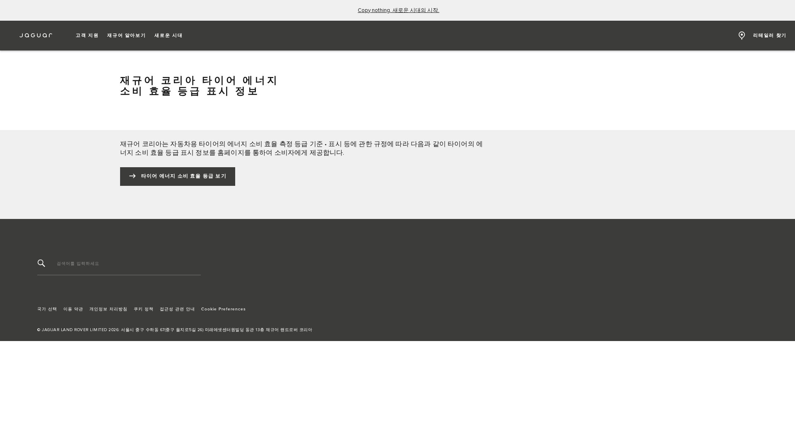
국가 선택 (47, 309)
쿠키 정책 (144, 309)
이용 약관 (73, 309)
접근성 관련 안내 (177, 309)
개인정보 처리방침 (108, 309)
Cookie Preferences (223, 309)
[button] (87, 35)
